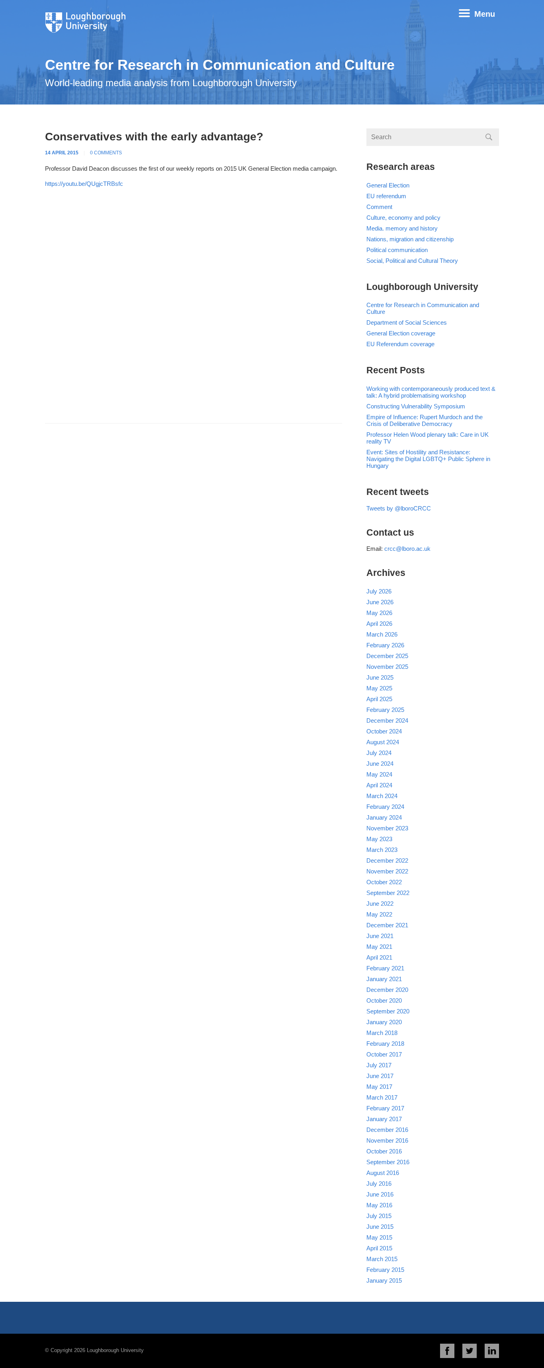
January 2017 (384, 1119)
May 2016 (379, 1205)
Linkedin (492, 1351)
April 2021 (379, 957)
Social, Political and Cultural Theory (412, 260)
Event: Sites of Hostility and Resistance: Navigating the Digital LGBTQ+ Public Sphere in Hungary (428, 459)
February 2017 (385, 1108)
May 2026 (379, 612)
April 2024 (379, 785)
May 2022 (379, 914)
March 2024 (381, 795)
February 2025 (385, 709)
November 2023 (387, 828)
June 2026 (379, 602)
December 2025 (387, 655)
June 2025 (379, 677)
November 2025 (387, 666)
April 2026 (379, 623)
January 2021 (384, 979)
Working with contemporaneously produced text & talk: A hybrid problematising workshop (430, 392)
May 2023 (379, 839)
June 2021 (379, 935)
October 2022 (384, 882)
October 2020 (384, 1000)
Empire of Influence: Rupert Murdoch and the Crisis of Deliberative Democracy (424, 420)
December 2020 (387, 989)
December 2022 (387, 860)
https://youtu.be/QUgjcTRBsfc (84, 183)
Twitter (469, 1351)
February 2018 (385, 1043)
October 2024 (384, 731)
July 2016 (378, 1183)
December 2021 (387, 925)
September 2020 (387, 1011)
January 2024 (384, 817)
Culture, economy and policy (403, 217)
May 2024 (379, 774)
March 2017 (381, 1097)
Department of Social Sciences (406, 322)
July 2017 (378, 1065)
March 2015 (381, 1259)
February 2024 (385, 806)
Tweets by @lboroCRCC (398, 508)
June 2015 (379, 1226)
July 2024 (378, 752)
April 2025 (379, 699)
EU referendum (386, 196)
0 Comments (106, 153)
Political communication (397, 249)
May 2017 (379, 1086)
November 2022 (387, 871)
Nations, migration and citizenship (410, 239)
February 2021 (385, 968)
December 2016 (387, 1129)
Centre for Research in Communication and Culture (220, 65)
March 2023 (381, 849)
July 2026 (378, 591)
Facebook (447, 1351)
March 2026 (381, 634)
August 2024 (382, 742)
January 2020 (384, 1022)
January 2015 (384, 1280)
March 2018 (381, 1032)
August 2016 (382, 1172)
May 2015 (379, 1237)
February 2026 (385, 645)
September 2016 (387, 1162)
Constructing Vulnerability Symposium (415, 406)
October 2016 (384, 1151)
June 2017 (379, 1075)
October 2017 (384, 1054)
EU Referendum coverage (400, 344)
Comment (379, 206)
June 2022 (379, 903)
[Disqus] (193, 309)
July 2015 (378, 1215)
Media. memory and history (402, 228)
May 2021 (379, 946)
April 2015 (379, 1248)
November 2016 (387, 1140)
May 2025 (379, 688)
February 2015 (385, 1269)
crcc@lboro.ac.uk (407, 548)
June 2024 (379, 763)
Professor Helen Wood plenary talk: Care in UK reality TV (427, 438)
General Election (387, 185)
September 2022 (387, 892)
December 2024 (387, 720)
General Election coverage (400, 333)
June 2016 (379, 1194)
